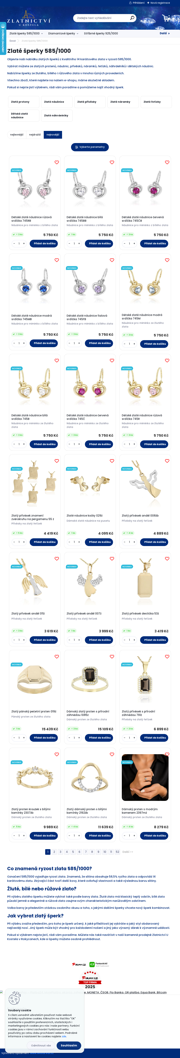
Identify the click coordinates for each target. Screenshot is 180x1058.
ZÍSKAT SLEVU (116, 553)
